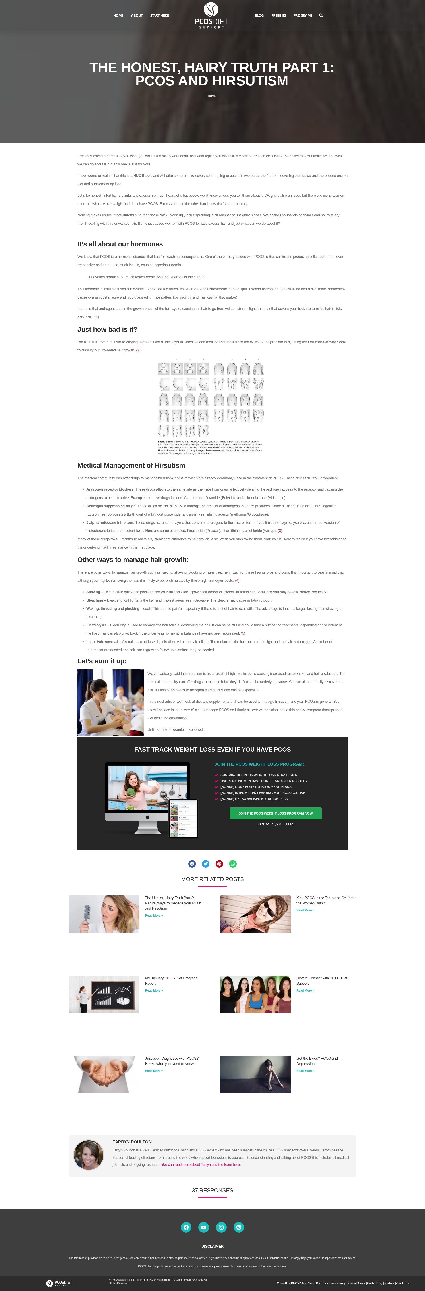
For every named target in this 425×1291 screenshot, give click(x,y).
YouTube (389, 1283)
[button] (321, 15)
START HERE (159, 15)
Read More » (154, 915)
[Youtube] (203, 1227)
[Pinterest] (239, 1227)
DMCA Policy (298, 1283)
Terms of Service (356, 1283)
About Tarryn (403, 1283)
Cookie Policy (375, 1283)
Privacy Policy (337, 1283)
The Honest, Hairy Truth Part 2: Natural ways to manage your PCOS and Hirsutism (173, 903)
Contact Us (283, 1283)
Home (212, 96)
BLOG (259, 15)
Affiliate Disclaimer (317, 1283)
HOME (118, 15)
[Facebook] (186, 1227)
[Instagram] (221, 1227)
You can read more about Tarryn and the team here (200, 1164)
